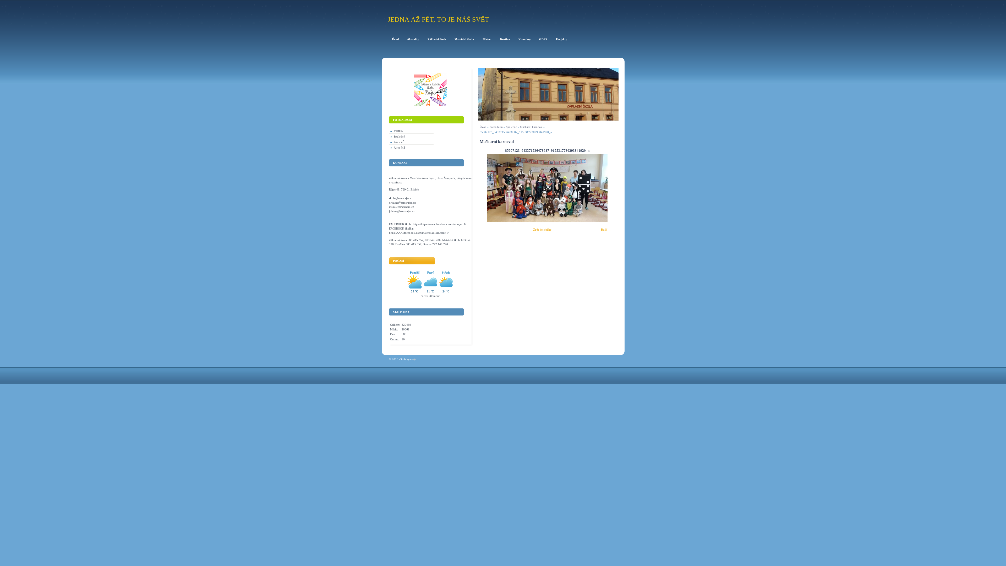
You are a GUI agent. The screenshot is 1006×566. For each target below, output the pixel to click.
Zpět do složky (542, 229)
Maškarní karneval (531, 126)
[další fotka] (608, 188)
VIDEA (398, 131)
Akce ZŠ (399, 142)
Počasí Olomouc (430, 295)
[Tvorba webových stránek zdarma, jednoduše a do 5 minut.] (415, 359)
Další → (606, 229)
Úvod (483, 126)
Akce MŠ (399, 147)
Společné (511, 126)
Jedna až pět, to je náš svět (438, 19)
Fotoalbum (496, 126)
